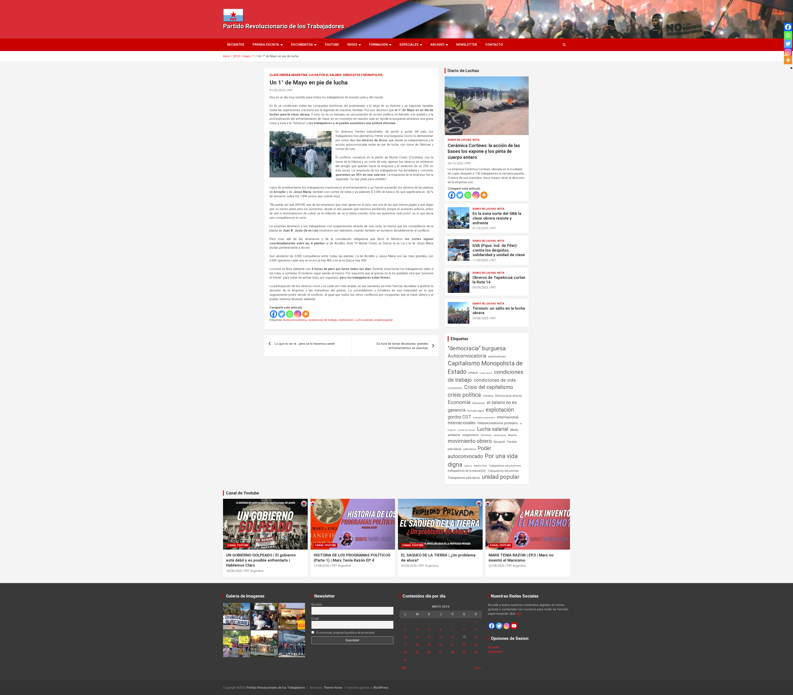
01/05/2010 (277, 90)
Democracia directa (508, 395)
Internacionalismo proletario (497, 423)
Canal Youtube (237, 545)
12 (429, 637)
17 (405, 645)
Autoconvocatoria (294, 320)
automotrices (497, 356)
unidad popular (383, 320)
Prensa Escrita (266, 44)
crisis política (464, 394)
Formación (378, 44)
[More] (305, 314)
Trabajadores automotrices (505, 465)
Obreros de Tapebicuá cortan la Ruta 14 (498, 280)
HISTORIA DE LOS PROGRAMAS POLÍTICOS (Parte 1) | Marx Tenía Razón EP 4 (352, 558)
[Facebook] (273, 314)
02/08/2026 (496, 565)
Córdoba (488, 395)
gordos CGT (459, 416)
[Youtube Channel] (514, 626)
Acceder (493, 647)
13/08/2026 (321, 565)
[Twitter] (281, 314)
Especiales (409, 44)
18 (417, 645)
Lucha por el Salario (325, 75)
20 (440, 645)
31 (405, 660)
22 (464, 645)
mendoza (486, 435)
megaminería (470, 435)
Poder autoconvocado (469, 452)
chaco (473, 373)
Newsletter (466, 44)
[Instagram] (297, 314)
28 (452, 652)
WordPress (380, 687)
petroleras (455, 449)
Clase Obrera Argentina (288, 75)
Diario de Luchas (463, 70)
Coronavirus (455, 388)
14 (452, 637)
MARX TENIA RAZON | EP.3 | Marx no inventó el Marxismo (521, 558)
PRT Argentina (253, 571)
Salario (468, 465)
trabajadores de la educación (467, 470)
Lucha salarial (363, 320)
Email (315, 618)
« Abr (403, 668)
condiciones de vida (495, 380)
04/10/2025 (455, 163)
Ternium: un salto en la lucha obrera (498, 310)
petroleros (469, 449)
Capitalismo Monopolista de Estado (485, 367)
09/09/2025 (480, 287)
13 (440, 637)
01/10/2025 (480, 228)
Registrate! (495, 651)
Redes (352, 44)
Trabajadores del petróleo (503, 470)
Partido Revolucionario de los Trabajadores (283, 26)
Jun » (478, 668)
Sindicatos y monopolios (363, 75)
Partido (512, 442)
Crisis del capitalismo (488, 387)
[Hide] (791, 68)
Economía (459, 402)
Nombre (316, 604)
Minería (512, 435)
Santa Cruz (480, 465)
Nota (476, 139)
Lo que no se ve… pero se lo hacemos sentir (305, 344)
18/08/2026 (234, 571)
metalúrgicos (499, 435)
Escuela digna (476, 410)
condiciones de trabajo (322, 320)
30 (475, 652)
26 (429, 652)
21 (452, 645)
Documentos (302, 44)
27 (440, 652)
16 (475, 637)
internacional (507, 417)
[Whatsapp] (289, 314)
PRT (290, 90)
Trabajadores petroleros (464, 478)
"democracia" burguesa (477, 348)
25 (417, 652)
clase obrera (486, 373)
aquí (519, 613)
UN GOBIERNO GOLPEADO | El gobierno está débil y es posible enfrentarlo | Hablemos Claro (261, 560)
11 (417, 637)
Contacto (494, 44)
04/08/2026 (409, 565)
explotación (345, 320)
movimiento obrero (470, 441)
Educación (478, 403)
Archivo (437, 44)
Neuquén (499, 441)
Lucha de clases (466, 430)
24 (405, 652)
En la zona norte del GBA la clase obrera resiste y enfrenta (496, 218)
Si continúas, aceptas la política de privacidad (345, 632)
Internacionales (462, 423)
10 (405, 637)
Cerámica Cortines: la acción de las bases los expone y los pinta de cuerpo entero (484, 151)
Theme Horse (333, 687)
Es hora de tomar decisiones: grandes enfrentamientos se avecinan (402, 346)
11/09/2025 (480, 260)
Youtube (332, 44)
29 (464, 652)
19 (429, 645)
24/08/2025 (480, 318)
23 (475, 645)
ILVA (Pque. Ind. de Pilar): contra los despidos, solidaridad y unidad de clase (498, 250)
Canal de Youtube (242, 493)
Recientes (235, 44)
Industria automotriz (484, 417)
